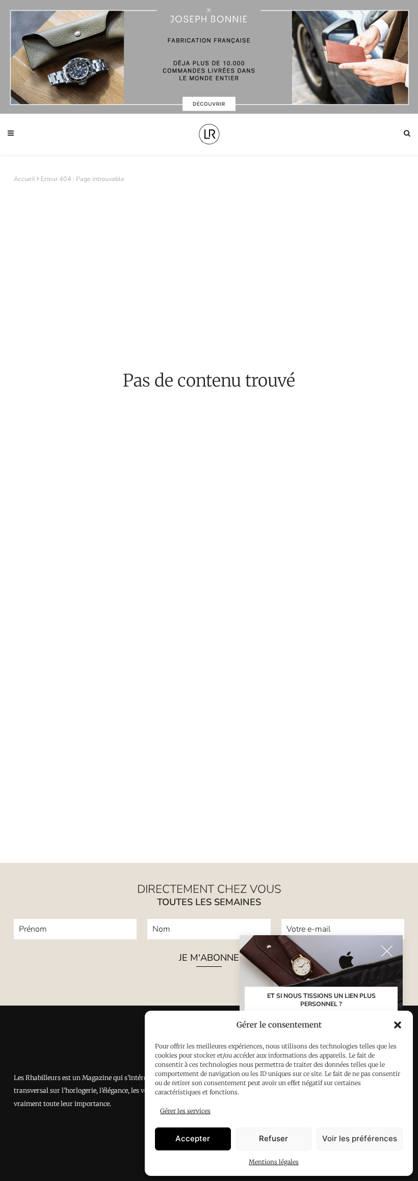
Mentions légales (274, 1162)
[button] (398, 1025)
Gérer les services (185, 1111)
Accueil (24, 178)
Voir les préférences (359, 1138)
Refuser (273, 1138)
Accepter (192, 1138)
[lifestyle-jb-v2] (209, 57)
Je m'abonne (209, 958)
